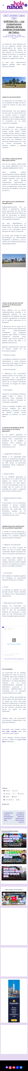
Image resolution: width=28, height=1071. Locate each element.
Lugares (22, 15)
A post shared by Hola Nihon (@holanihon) (14, 658)
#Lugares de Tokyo (20, 36)
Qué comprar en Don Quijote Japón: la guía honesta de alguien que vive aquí (13, 845)
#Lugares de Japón (8, 36)
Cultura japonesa (15, 836)
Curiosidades (13, 15)
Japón (5, 15)
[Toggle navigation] (3, 5)
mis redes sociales (9, 731)
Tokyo (14, 18)
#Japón (19, 35)
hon (4, 742)
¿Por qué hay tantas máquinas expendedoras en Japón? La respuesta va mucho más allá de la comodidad (13, 862)
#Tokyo (14, 38)
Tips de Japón (8, 841)
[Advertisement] (14, 285)
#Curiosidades (12, 35)
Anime (12, 869)
